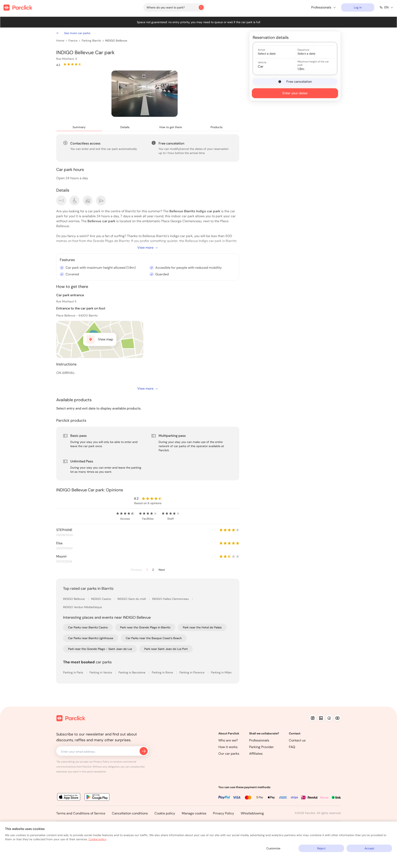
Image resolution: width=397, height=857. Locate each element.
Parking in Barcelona (132, 672)
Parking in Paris (73, 672)
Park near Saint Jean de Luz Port (166, 649)
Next (162, 570)
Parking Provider (261, 747)
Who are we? (228, 740)
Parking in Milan (221, 672)
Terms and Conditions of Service (80, 813)
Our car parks (228, 753)
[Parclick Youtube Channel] (337, 718)
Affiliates (256, 753)
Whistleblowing (252, 813)
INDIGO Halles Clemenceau (171, 599)
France (73, 40)
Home (60, 40)
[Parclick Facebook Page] (329, 718)
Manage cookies (194, 813)
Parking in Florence (192, 672)
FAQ (292, 747)
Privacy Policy (223, 813)
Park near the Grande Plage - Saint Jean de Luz (100, 649)
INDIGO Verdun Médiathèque (82, 607)
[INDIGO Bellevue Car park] (144, 93)
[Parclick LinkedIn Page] (321, 718)
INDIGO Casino (101, 599)
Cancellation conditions (130, 813)
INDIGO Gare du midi (132, 599)
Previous (136, 570)
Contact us (297, 740)
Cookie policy (164, 813)
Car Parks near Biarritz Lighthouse (90, 638)
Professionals (259, 740)
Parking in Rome (163, 672)
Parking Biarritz (91, 40)
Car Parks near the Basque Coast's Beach (154, 638)
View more (145, 247)
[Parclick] (17, 7)
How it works (228, 747)
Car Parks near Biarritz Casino (88, 627)
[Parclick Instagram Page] (312, 718)
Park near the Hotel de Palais (202, 627)
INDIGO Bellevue (116, 40)
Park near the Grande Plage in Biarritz (145, 627)
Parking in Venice (101, 672)
